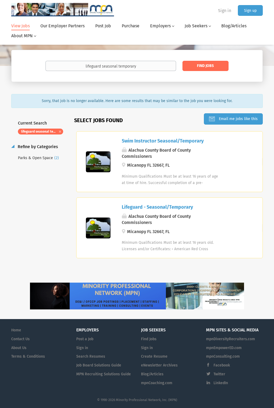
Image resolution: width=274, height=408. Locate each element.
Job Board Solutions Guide (98, 365)
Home (16, 330)
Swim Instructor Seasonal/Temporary (163, 141)
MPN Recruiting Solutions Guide (103, 374)
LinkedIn (221, 383)
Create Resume (154, 356)
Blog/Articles (152, 374)
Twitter (219, 374)
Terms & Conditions (28, 356)
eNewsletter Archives (159, 365)
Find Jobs (205, 66)
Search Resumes (90, 356)
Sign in (224, 11)
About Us (18, 348)
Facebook (222, 365)
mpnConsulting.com (223, 356)
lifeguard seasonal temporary (42, 131)
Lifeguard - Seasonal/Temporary (157, 207)
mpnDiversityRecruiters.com (230, 339)
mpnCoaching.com (156, 383)
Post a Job (84, 339)
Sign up (250, 11)
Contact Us (20, 339)
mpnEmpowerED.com (224, 348)
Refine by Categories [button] (37, 147)
